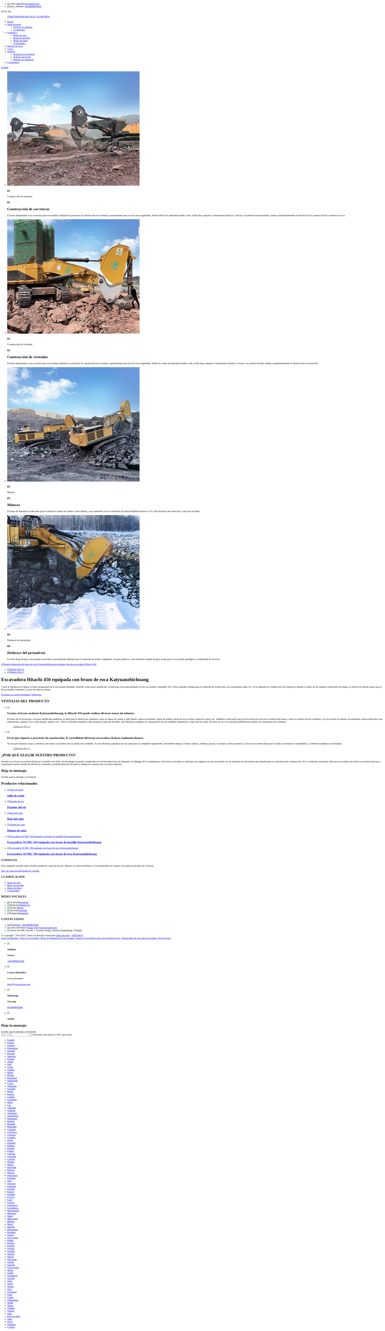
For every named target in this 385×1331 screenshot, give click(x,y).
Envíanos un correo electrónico (16, 694)
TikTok (20, 907)
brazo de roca (164, 938)
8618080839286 (15, 1007)
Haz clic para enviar (10, 871)
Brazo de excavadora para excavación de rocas (98, 938)
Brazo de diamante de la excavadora (57, 938)
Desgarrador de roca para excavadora (139, 938)
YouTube (22, 910)
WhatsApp (36, 694)
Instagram (23, 913)
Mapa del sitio (63, 935)
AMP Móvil (77, 935)
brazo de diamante (9, 938)
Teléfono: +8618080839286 (25, 925)
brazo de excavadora (29, 938)
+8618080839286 (32, 6)
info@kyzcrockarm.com (27, 3)
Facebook (23, 902)
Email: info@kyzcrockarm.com (42, 927)
